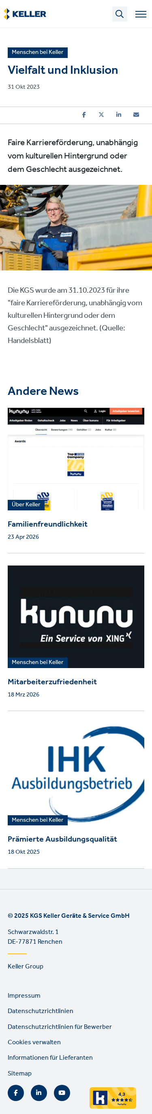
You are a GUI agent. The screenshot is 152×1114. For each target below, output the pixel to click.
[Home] (25, 14)
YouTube (62, 1093)
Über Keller (26, 505)
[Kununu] (117, 1107)
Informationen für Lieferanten (50, 1058)
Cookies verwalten (34, 1042)
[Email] (136, 115)
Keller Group (25, 966)
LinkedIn (39, 1093)
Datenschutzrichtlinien (40, 1011)
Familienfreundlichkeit (48, 524)
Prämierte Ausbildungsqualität (62, 839)
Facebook (16, 1093)
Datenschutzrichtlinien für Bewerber (60, 1027)
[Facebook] (84, 115)
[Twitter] (101, 115)
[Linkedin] (118, 115)
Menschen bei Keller (37, 663)
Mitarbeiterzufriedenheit (52, 682)
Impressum (24, 996)
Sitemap (20, 1073)
